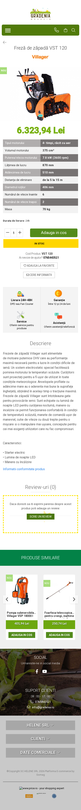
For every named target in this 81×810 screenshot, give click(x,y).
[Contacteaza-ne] (58, 30)
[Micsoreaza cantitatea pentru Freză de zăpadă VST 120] (8, 233)
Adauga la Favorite (40, 265)
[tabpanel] (40, 94)
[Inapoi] (3, 42)
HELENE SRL (38, 725)
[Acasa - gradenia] (40, 14)
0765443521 (42, 702)
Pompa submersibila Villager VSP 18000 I (20, 614)
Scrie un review (41, 516)
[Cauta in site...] (75, 30)
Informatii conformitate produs (24, 469)
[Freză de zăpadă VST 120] (40, 94)
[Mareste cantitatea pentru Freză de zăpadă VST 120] (20, 233)
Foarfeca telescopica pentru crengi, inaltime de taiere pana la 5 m (59, 614)
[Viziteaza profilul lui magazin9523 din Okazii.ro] (29, 797)
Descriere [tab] (40, 343)
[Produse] (7, 29)
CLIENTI (38, 738)
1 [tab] (40, 115)
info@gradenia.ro (42, 707)
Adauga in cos (54, 232)
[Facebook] (36, 671)
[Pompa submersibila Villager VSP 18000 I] (22, 590)
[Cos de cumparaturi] (67, 30)
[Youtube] (44, 671)
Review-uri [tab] (40, 487)
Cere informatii (40, 274)
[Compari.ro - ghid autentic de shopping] (54, 796)
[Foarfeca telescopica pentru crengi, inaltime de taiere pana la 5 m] (59, 590)
